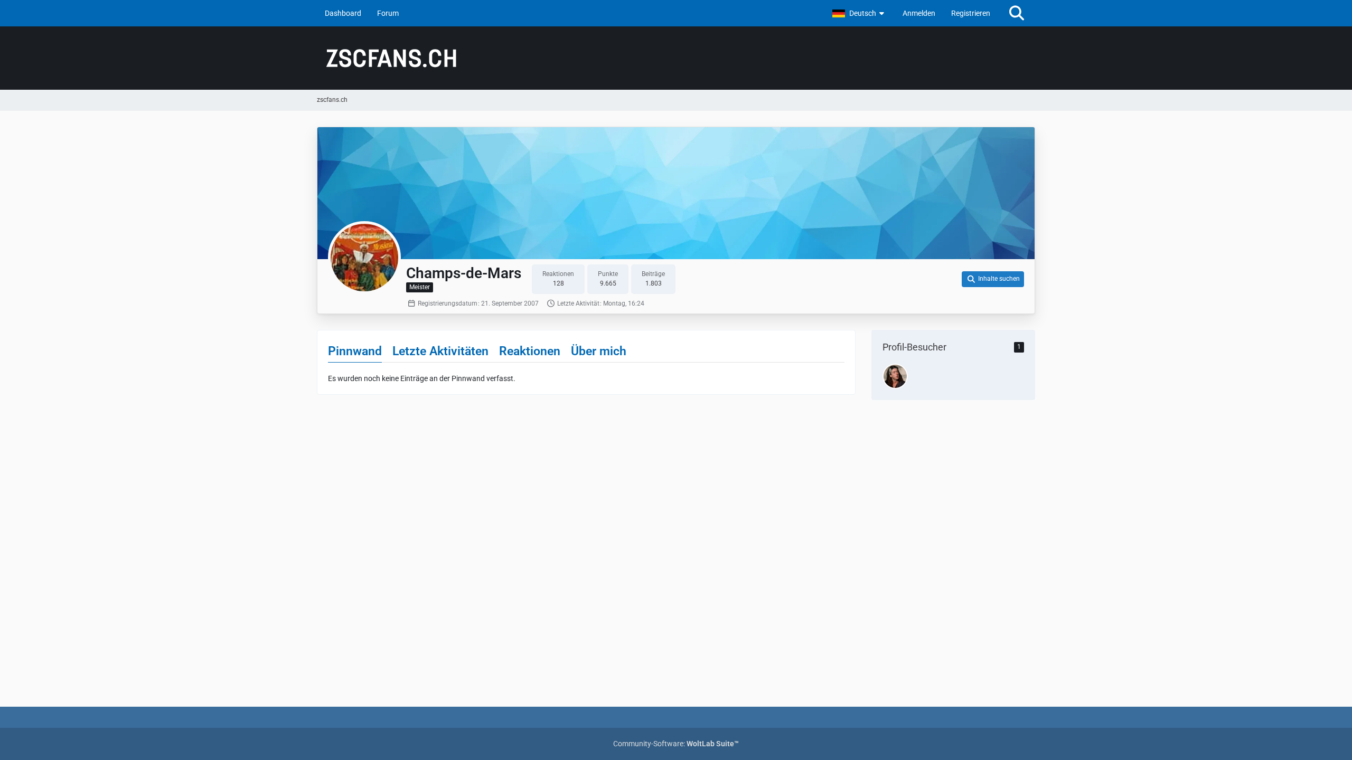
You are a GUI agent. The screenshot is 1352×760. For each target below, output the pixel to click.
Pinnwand (355, 351)
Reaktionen (529, 351)
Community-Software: (676, 743)
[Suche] (1016, 13)
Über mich (598, 351)
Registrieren (970, 13)
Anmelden (919, 13)
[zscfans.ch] (676, 58)
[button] (859, 13)
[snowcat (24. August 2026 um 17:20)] (895, 376)
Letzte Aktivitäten (440, 351)
